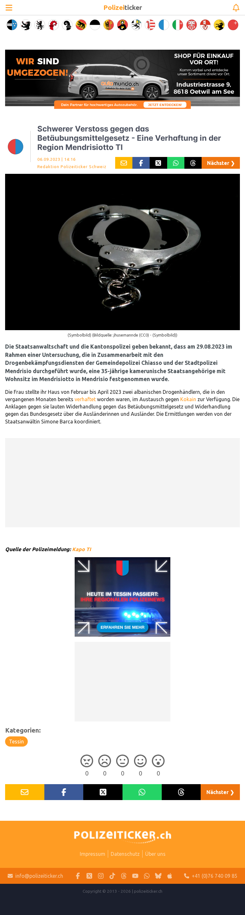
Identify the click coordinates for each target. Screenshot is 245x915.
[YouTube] (135, 876)
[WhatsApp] (147, 876)
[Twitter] (89, 876)
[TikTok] (112, 876)
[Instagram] (101, 876)
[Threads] (124, 876)
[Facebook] (78, 876)
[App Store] (170, 876)
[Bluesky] (158, 876)
